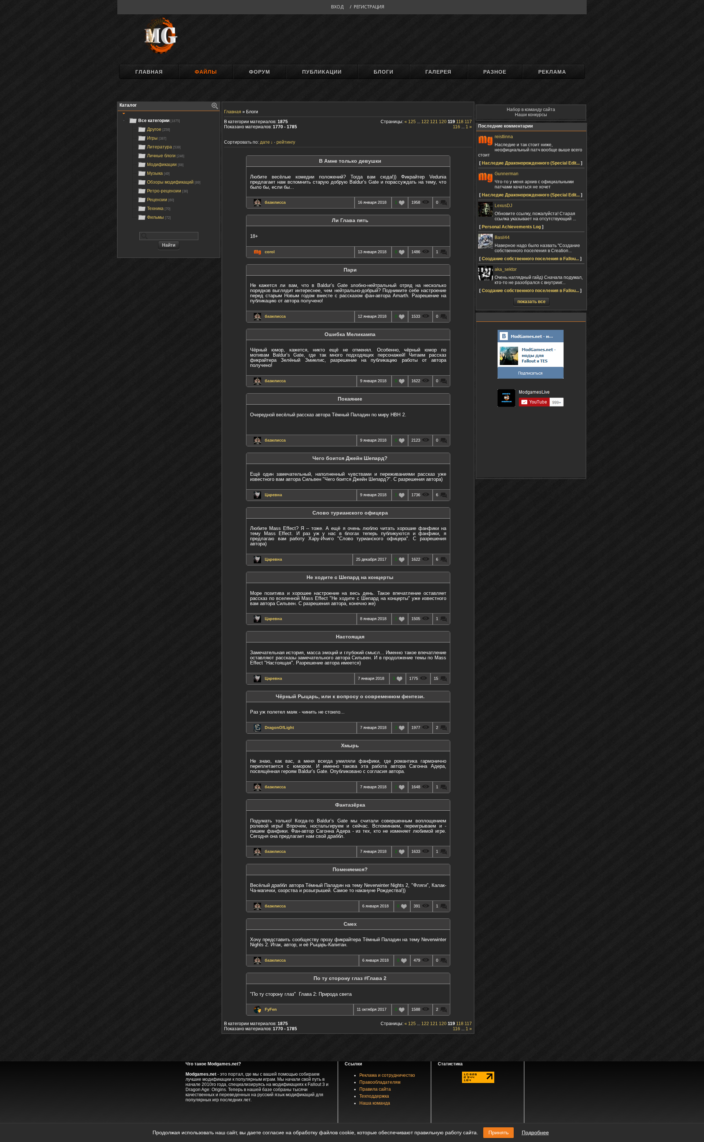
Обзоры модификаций (174, 182)
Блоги (383, 72)
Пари (350, 270)
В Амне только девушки (350, 161)
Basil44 (502, 237)
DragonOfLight (279, 727)
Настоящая (350, 637)
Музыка (158, 173)
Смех (350, 924)
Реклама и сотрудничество (387, 1075)
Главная (149, 72)
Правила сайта (375, 1089)
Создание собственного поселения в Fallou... (530, 258)
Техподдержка (374, 1096)
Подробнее (535, 1132)
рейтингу (285, 142)
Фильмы (159, 217)
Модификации (165, 164)
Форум (259, 72)
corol (270, 252)
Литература (164, 147)
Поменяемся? (350, 869)
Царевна (273, 495)
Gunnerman (506, 173)
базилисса (275, 202)
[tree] (169, 169)
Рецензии (160, 199)
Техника (158, 208)
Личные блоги (165, 155)
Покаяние (350, 399)
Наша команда (374, 1103)
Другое (158, 129)
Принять (498, 1132)
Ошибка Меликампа (349, 334)
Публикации (322, 72)
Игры (156, 138)
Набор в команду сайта (531, 109)
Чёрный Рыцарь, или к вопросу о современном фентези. (350, 696)
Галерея (438, 72)
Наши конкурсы (531, 114)
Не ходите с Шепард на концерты (350, 577)
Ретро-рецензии (167, 191)
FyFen (271, 1009)
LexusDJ (503, 205)
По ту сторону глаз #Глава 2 (350, 978)
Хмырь (350, 745)
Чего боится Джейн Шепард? (350, 458)
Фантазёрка (350, 805)
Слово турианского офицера (350, 513)
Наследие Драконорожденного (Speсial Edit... (531, 163)
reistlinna (504, 136)
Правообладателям (379, 1082)
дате (265, 142)
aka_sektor (506, 269)
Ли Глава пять (350, 220)
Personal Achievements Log (511, 226)
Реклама (552, 72)
